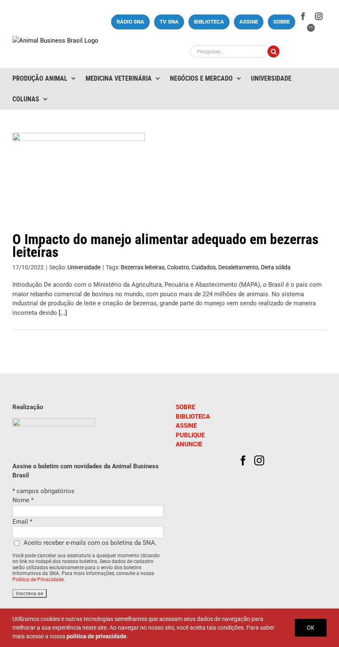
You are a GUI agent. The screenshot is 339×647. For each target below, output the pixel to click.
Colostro (178, 267)
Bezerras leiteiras (143, 267)
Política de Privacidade (38, 579)
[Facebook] (243, 460)
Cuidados (203, 267)
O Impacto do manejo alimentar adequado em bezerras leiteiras (165, 246)
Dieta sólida (276, 267)
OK (311, 627)
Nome (22, 500)
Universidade (83, 267)
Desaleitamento (238, 267)
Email (22, 521)
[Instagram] (259, 460)
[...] (63, 312)
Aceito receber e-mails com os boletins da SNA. (90, 542)
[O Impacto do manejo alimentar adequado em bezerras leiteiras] (78, 174)
